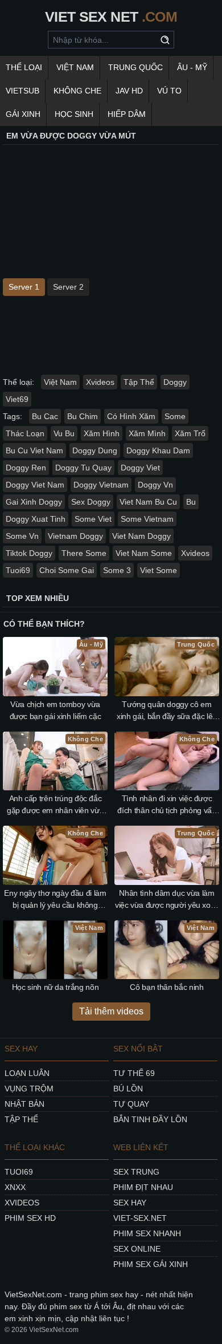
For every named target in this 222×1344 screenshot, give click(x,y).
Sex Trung (136, 1171)
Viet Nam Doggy (141, 536)
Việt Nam (75, 67)
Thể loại (24, 67)
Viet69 (17, 399)
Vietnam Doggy (75, 536)
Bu (191, 501)
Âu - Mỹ (192, 67)
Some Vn (22, 536)
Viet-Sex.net (140, 1218)
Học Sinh (74, 114)
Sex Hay (129, 1202)
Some (175, 416)
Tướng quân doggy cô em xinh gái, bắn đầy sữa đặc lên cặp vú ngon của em (167, 711)
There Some (83, 553)
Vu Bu (64, 433)
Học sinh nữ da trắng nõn (55, 987)
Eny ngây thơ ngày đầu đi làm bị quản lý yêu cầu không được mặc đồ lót (55, 899)
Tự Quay (131, 1104)
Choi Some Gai (66, 570)
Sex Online (137, 1248)
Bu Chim (82, 416)
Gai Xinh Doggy (34, 501)
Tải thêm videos (111, 1011)
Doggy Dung (94, 450)
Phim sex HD (30, 1218)
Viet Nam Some (144, 553)
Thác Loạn (25, 433)
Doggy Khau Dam (158, 450)
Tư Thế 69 (134, 1073)
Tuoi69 (18, 570)
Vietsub (22, 90)
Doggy (175, 382)
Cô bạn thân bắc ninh (166, 987)
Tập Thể (139, 382)
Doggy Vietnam (101, 484)
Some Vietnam (147, 518)
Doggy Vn (155, 484)
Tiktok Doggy (29, 553)
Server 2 (68, 286)
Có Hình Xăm (131, 416)
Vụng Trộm (29, 1088)
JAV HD (129, 90)
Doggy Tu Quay (83, 467)
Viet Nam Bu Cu (148, 501)
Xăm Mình (147, 433)
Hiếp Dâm (127, 114)
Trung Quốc (135, 67)
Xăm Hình (102, 433)
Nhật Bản (24, 1104)
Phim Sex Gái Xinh (150, 1264)
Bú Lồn (128, 1088)
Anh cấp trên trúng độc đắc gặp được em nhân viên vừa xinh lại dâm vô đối (55, 805)
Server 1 (24, 286)
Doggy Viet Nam (35, 484)
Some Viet (93, 518)
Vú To (169, 90)
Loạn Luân (27, 1073)
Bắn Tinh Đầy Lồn (150, 1119)
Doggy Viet (140, 467)
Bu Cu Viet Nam (34, 450)
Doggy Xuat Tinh (35, 518)
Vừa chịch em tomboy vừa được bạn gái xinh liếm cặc (55, 710)
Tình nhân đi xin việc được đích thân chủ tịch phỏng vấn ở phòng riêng (166, 805)
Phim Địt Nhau (143, 1187)
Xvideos (100, 382)
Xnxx (15, 1187)
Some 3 (117, 570)
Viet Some (158, 570)
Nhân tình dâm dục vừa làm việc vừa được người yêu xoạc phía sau (167, 899)
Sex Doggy (90, 501)
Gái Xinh (23, 114)
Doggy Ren (26, 467)
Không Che (77, 90)
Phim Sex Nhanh (147, 1233)
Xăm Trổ (190, 433)
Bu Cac (45, 416)
